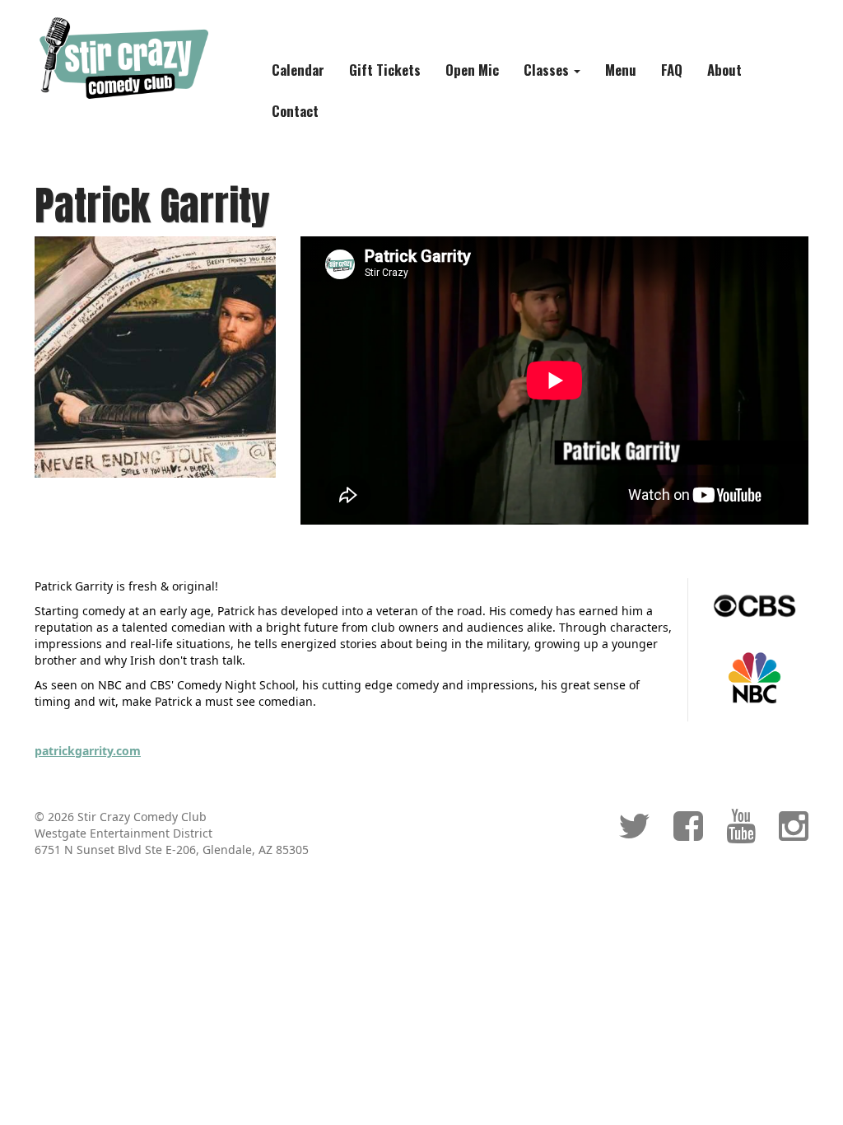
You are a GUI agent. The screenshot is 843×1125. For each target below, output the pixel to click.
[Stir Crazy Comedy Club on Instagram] (793, 834)
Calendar (298, 69)
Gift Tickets (385, 69)
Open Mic (472, 69)
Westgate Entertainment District (123, 833)
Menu (620, 69)
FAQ (671, 69)
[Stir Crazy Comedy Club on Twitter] (634, 834)
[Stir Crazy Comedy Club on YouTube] (741, 834)
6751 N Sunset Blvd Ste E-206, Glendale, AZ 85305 (172, 849)
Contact (295, 110)
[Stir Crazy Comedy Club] (122, 57)
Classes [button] (548, 69)
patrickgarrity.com (88, 751)
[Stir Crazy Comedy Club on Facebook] (688, 834)
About (724, 69)
